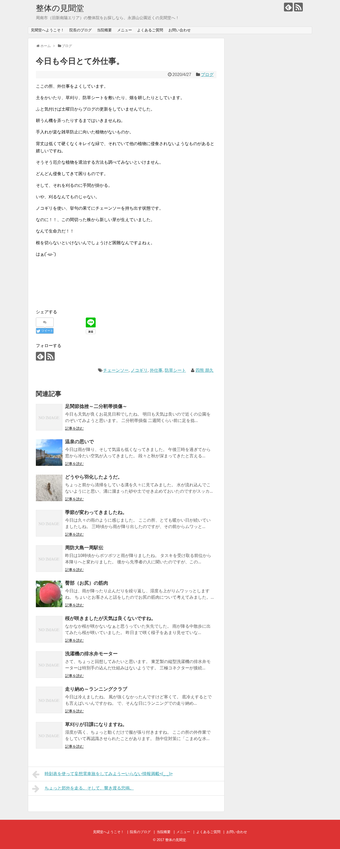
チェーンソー (116, 370)
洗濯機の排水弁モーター (91, 653)
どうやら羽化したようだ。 (93, 477)
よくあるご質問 (150, 30)
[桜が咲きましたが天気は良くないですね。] (49, 629)
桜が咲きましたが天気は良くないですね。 (110, 618)
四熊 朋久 (205, 370)
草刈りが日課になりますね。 (96, 724)
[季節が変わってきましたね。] (49, 523)
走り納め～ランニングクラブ (96, 689)
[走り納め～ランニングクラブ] (49, 700)
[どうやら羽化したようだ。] (49, 488)
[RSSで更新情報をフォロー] (298, 7)
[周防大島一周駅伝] (49, 558)
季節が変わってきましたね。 (96, 512)
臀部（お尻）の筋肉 (86, 583)
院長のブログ (80, 30)
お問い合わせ (179, 30)
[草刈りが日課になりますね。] (49, 735)
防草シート (175, 370)
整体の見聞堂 (60, 8)
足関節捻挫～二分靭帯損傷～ (96, 406)
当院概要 (104, 30)
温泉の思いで (79, 441)
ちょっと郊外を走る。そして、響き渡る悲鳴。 (89, 788)
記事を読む (74, 428)
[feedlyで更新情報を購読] (288, 7)
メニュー (124, 30)
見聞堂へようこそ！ (47, 30)
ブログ (207, 74)
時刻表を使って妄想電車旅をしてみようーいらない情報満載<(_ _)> (109, 773)
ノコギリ (139, 370)
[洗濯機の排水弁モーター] (49, 664)
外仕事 (156, 370)
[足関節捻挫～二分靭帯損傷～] (49, 417)
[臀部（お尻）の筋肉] (49, 594)
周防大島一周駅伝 (84, 547)
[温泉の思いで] (49, 452)
